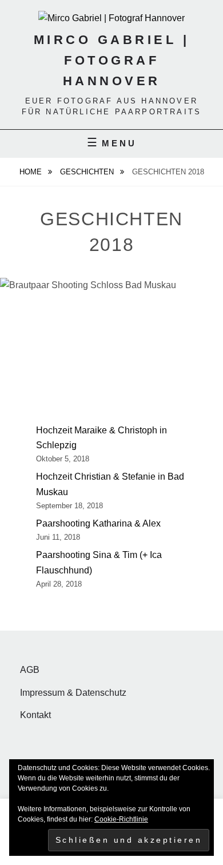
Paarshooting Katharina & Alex (98, 523)
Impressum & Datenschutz (73, 692)
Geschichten (88, 172)
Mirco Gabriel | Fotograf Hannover (112, 60)
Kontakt (35, 715)
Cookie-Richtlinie (121, 819)
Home (31, 172)
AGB (29, 670)
